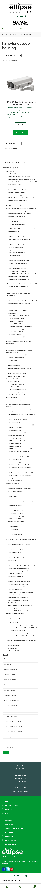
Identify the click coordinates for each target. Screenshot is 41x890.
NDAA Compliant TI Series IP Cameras (20, 475)
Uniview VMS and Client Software (17, 355)
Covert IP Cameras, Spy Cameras (19, 456)
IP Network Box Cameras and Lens (19, 464)
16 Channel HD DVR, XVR (16, 516)
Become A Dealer (11, 805)
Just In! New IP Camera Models (18, 470)
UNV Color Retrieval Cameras (18, 268)
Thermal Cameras (14, 255)
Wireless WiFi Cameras (15, 480)
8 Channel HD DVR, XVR (16, 513)
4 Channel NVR (14, 526)
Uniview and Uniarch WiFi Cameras (19, 260)
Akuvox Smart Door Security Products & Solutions (22, 179)
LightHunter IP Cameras (16, 250)
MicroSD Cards (14, 496)
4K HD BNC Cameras (15, 438)
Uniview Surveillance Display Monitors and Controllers (18, 294)
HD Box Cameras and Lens (17, 441)
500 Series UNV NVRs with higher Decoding (21, 326)
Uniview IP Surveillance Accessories (18, 276)
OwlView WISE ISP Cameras (17, 252)
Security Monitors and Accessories (18, 597)
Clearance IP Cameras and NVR (17, 192)
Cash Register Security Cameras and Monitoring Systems (18, 405)
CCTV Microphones (15, 552)
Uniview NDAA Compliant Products (18, 200)
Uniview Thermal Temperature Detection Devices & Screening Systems (19, 351)
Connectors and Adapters (15, 576)
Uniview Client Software (16, 357)
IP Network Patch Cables (16, 563)
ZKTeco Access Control (15, 184)
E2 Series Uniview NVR (16, 334)
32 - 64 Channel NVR (15, 534)
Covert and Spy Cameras (15, 427)
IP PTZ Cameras (14, 422)
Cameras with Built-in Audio (17, 555)
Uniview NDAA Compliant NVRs (18, 310)
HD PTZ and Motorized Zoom (18, 419)
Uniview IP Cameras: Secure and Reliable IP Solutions (21, 208)
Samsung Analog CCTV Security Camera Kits (24, 633)
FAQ (6, 813)
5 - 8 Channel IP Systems (17, 386)
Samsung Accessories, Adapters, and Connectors (21, 640)
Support (8, 821)
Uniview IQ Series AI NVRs (17, 337)
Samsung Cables (14, 622)
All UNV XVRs (13, 221)
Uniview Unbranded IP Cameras (18, 263)
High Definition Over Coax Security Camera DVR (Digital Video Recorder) (20, 502)
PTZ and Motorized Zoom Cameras (18, 417)
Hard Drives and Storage (15, 491)
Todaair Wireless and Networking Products (20, 544)
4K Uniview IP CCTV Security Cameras (20, 239)
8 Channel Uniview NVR (16, 331)
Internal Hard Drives (15, 494)
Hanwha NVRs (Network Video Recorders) (19, 488)
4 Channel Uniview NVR (16, 323)
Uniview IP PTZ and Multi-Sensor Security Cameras (22, 274)
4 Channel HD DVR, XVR (16, 510)
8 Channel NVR (14, 529)
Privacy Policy (10, 844)
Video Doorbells (13, 643)
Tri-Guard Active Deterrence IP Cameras (20, 258)
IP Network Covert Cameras (17, 433)
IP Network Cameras (14, 454)
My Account (9, 832)
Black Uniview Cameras (16, 247)
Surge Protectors (14, 595)
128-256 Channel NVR (16, 524)
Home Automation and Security (15, 613)
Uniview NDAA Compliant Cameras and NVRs (20, 303)
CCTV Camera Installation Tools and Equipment (21, 579)
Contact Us (9, 825)
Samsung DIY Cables (15, 573)
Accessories (10, 542)
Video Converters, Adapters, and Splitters (20, 605)
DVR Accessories (13, 486)
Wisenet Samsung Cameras (17, 630)
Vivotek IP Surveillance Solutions (15, 363)
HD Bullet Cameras (15, 443)
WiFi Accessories (13, 651)
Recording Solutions (12, 483)
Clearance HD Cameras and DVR (17, 189)
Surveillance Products (14, 828)
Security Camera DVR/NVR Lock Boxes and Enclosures (21, 539)
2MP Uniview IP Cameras (16, 234)
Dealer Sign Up (10, 840)
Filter (6, 752)
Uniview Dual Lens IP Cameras (16, 216)
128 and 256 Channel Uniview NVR (19, 316)
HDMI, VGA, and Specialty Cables (19, 571)
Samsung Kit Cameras (14, 478)
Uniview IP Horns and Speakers (18, 286)
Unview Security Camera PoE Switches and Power (23, 300)
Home (5, 34)
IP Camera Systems (14, 381)
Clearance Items (11, 187)
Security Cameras (11, 397)
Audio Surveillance (13, 547)
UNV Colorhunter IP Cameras (17, 271)
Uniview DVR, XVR (13, 219)
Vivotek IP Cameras (14, 365)
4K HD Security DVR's (15, 505)
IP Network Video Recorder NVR (17, 521)
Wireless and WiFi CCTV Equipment (18, 610)
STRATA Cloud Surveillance (14, 205)
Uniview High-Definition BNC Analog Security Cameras (21, 228)
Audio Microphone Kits (16, 549)
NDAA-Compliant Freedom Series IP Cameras (21, 197)
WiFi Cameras (12, 648)
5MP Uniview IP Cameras (16, 244)
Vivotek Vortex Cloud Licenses (17, 376)
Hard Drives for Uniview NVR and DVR (20, 279)
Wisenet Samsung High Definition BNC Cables (24, 627)
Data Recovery (10, 836)
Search (20, 887)
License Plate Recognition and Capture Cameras (21, 414)
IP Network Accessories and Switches (19, 581)
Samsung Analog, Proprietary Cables (22, 625)
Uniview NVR (12, 313)
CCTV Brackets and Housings (16, 557)
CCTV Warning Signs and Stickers (17, 608)
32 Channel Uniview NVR (16, 321)
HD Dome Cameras (15, 446)
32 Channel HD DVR (15, 518)
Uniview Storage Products (17, 289)
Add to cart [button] (20, 132)
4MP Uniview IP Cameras (16, 242)
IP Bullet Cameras (15, 459)
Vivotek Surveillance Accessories (17, 371)
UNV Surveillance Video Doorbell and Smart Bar (22, 298)
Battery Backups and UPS (17, 587)
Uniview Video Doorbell (16, 266)
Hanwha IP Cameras (14, 411)
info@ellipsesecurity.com (20, 791)
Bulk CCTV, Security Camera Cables (19, 568)
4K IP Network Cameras (15, 400)
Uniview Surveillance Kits (15, 346)
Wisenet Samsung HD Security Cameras (22, 635)
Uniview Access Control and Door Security (20, 213)
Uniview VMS (13, 360)
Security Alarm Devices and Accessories (17, 203)
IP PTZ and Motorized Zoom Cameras (20, 467)
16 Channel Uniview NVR (16, 318)
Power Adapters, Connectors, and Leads (21, 592)
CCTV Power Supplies (16, 589)
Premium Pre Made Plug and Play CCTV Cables (22, 565)
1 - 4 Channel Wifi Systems (17, 394)
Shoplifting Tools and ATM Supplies (18, 600)
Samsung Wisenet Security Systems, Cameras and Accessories (19, 618)
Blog (7, 817)
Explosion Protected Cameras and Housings (20, 409)
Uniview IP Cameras (14, 231)
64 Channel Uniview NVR (16, 329)
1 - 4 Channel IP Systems (16, 384)
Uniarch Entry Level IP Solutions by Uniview (20, 211)
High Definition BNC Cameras (16, 435)
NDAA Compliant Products (14, 195)
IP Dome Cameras (15, 462)
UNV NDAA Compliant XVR (17, 224)
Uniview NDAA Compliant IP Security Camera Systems (22, 308)
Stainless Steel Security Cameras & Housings (21, 425)
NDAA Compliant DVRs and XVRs (18, 508)
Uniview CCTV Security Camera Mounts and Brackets (22, 283)
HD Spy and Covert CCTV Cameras (19, 451)
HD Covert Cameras (15, 430)
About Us (8, 809)
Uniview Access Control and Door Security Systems (22, 181)
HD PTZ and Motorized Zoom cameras (20, 449)
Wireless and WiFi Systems (16, 392)
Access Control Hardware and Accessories (20, 176)
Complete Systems (12, 379)
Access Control (11, 174)
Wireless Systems (13, 645)
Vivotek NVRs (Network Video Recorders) (19, 368)
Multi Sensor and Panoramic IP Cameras (21, 472)
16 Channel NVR (14, 532)
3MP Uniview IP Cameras (16, 236)
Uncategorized (11, 171)
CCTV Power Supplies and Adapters (18, 584)
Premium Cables (13, 560)
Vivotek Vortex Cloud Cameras (17, 373)
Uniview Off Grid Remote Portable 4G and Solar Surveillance (18, 342)
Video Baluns (12, 602)
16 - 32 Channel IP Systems (17, 389)
